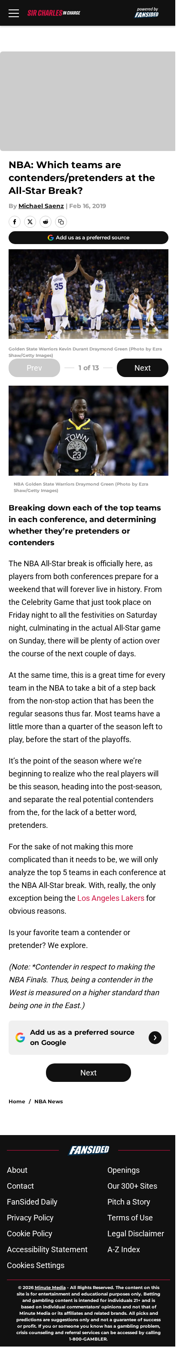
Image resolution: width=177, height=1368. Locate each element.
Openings (123, 1170)
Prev (34, 367)
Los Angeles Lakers (110, 898)
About (17, 1170)
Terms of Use (130, 1217)
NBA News (48, 1101)
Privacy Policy (30, 1217)
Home (17, 1101)
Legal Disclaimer (135, 1233)
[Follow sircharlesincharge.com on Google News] (155, 1037)
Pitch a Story (128, 1201)
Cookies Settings (35, 1265)
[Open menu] (14, 13)
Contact (20, 1185)
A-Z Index (123, 1249)
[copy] (61, 222)
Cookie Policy (29, 1233)
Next (142, 367)
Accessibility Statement (47, 1249)
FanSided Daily (32, 1201)
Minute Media (50, 1287)
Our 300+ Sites (132, 1185)
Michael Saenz (41, 206)
